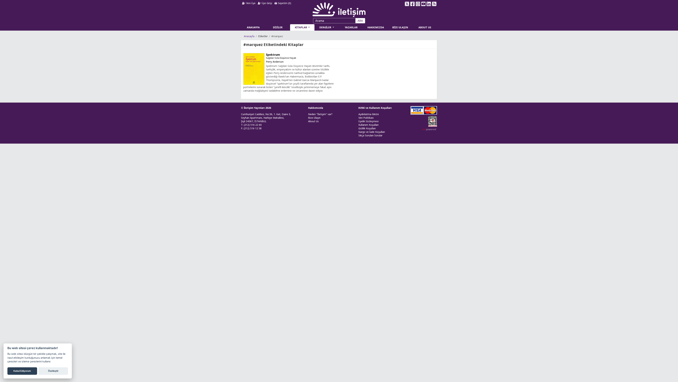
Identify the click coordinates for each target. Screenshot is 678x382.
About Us (313, 121)
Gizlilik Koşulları (367, 128)
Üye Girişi (266, 3)
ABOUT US (424, 27)
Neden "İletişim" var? (320, 114)
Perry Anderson (275, 61)
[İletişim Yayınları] (339, 8)
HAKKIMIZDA (375, 27)
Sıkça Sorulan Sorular (370, 135)
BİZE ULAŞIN (400, 27)
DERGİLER (325, 27)
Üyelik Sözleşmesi (368, 121)
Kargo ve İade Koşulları (371, 132)
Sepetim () (284, 3)
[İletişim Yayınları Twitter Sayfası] (407, 4)
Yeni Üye (250, 3)
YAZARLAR (351, 27)
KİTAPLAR (301, 27)
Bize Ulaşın (314, 117)
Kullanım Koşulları (368, 124)
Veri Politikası (366, 117)
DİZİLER (277, 27)
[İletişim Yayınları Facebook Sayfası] (412, 4)
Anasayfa (249, 36)
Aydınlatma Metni (368, 114)
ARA (360, 21)
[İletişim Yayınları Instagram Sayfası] (418, 4)
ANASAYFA (253, 27)
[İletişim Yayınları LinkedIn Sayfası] (429, 4)
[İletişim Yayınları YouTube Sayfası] (423, 4)
